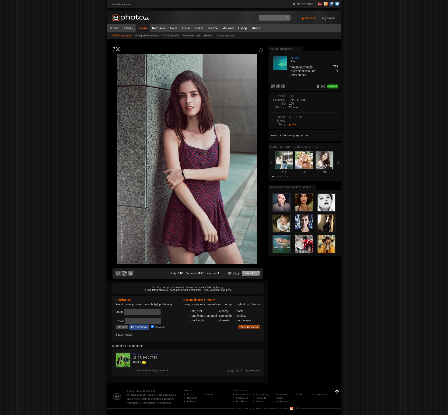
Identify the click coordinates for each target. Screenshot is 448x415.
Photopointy (262, 394)
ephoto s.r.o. (149, 391)
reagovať (255, 370)
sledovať (333, 86)
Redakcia (192, 398)
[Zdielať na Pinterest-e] (118, 273)
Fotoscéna (281, 394)
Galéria (142, 28)
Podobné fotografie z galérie (290, 187)
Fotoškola (241, 401)
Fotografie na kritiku (146, 35)
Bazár (199, 28)
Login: (119, 311)
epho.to (188, 390)
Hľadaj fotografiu (226, 35)
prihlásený (218, 287)
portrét (293, 124)
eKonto (256, 28)
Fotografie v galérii (301, 66)
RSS (296, 408)
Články (128, 28)
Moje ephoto (322, 394)
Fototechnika (298, 75)
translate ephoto (121, 4)
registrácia (329, 18)
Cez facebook (139, 327)
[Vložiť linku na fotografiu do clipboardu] (239, 273)
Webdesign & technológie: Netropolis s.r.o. (149, 402)
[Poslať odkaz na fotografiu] (234, 274)
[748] (117, 95)
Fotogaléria (242, 398)
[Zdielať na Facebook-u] (283, 86)
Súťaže (213, 28)
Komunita (158, 28)
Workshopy (282, 401)
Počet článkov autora (303, 71)
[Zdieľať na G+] (124, 273)
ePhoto (114, 28)
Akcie (173, 28)
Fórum (186, 28)
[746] (258, 95)
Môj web (228, 28)
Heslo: (120, 321)
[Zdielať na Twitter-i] (131, 273)
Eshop (242, 28)
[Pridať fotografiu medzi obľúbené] (230, 273)
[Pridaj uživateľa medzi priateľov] (318, 86)
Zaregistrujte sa (249, 327)
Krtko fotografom (145, 354)
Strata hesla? (124, 334)
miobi (294, 58)
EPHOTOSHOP (305, 4)
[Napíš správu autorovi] (323, 87)
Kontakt (210, 394)
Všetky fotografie (121, 35)
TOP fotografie (170, 35)
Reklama (191, 401)
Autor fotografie (282, 49)
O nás (190, 394)
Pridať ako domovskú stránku (272, 408)
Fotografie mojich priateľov (198, 35)
